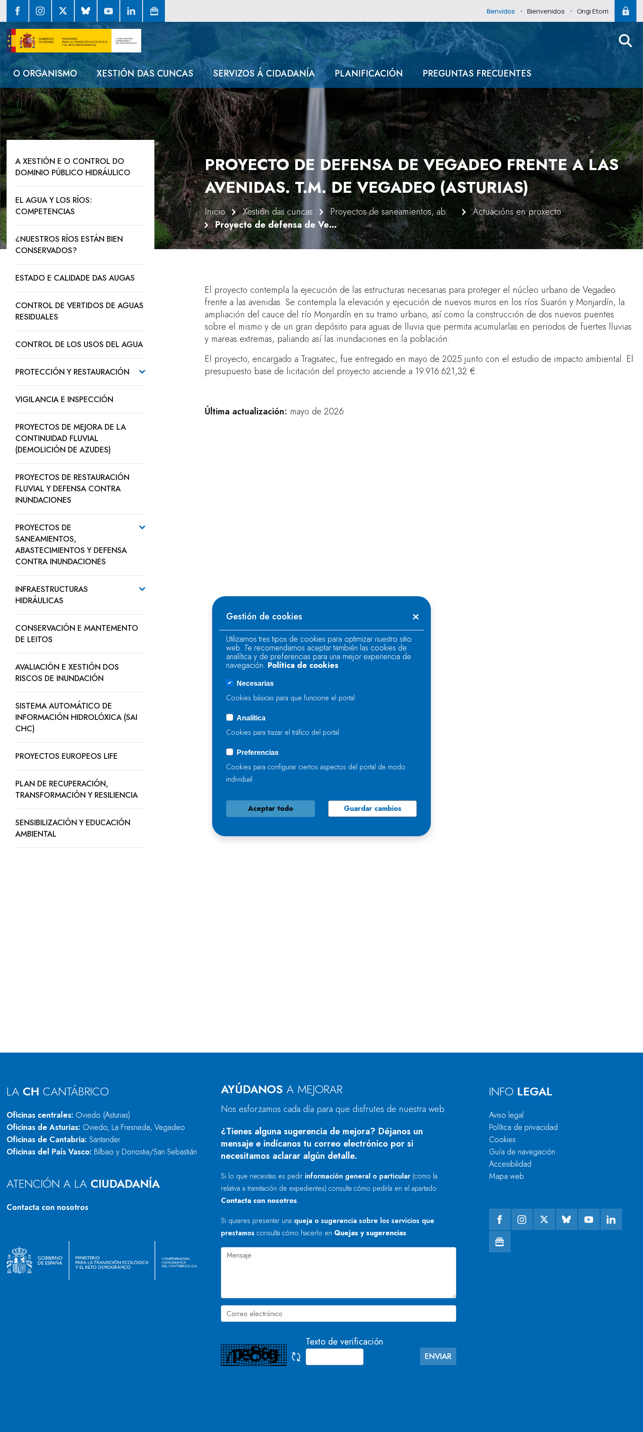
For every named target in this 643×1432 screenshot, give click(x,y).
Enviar (438, 1356)
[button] (625, 41)
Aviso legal (506, 1115)
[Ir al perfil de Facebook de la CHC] (17, 11)
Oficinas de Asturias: (96, 1127)
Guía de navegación (522, 1151)
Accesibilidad (510, 1164)
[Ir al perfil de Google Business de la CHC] (154, 11)
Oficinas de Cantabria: (63, 1139)
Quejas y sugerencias (370, 1233)
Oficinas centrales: (68, 1115)
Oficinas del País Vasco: (102, 1151)
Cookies (502, 1139)
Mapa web (506, 1176)
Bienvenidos (546, 11)
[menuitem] (45, 73)
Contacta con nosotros (47, 1207)
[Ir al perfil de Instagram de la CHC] (40, 11)
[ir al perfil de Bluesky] (86, 11)
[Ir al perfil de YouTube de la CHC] (108, 11)
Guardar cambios (373, 808)
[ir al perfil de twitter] (63, 11)
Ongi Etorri (592, 11)
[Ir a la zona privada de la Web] (625, 11)
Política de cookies (303, 665)
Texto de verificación (344, 1341)
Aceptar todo (270, 808)
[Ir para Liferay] (74, 40)
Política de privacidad (523, 1127)
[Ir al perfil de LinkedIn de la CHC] (131, 11)
